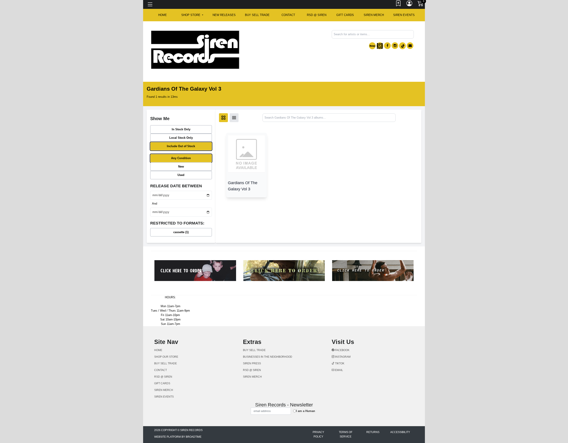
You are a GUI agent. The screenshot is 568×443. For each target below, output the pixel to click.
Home (158, 350)
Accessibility (400, 432)
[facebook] (387, 45)
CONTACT (288, 15)
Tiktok (339, 363)
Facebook (341, 350)
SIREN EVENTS (404, 15)
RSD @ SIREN (316, 15)
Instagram (342, 356)
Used (181, 175)
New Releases (224, 15)
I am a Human (305, 411)
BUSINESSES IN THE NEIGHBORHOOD (267, 356)
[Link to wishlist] (398, 4)
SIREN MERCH (374, 15)
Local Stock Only (181, 137)
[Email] (410, 45)
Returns (372, 432)
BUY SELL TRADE (257, 15)
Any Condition (181, 158)
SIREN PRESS (252, 363)
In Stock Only (181, 129)
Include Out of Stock (181, 146)
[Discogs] (372, 46)
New (181, 166)
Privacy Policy (318, 434)
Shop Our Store (166, 356)
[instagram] (395, 45)
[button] (192, 15)
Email (338, 370)
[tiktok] (402, 46)
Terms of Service (345, 434)
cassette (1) (181, 232)
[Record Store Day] (380, 46)
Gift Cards (345, 15)
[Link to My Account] (409, 4)
